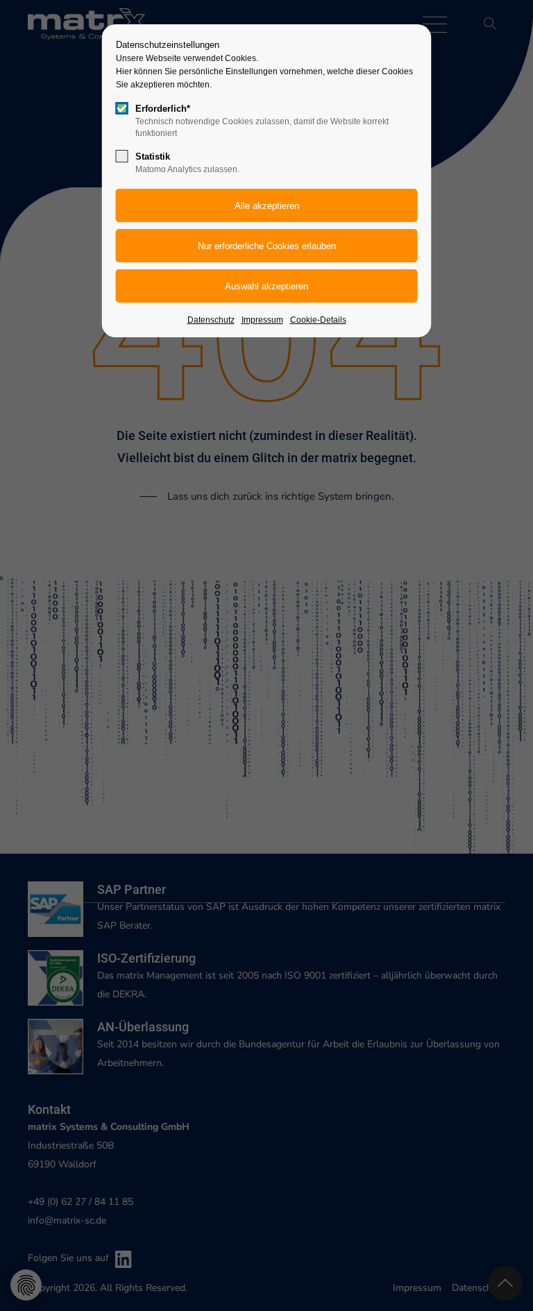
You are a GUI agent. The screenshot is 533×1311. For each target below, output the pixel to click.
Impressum (262, 320)
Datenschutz (211, 320)
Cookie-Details (318, 320)
